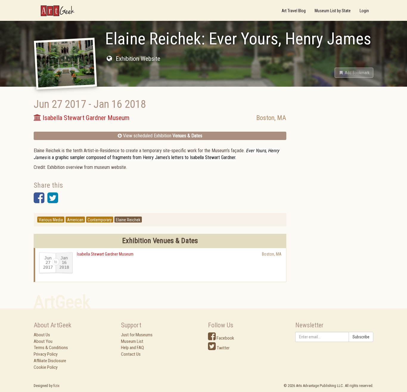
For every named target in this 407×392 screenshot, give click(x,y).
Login (364, 10)
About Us (42, 334)
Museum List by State (333, 10)
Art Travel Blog (294, 10)
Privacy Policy (46, 354)
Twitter (222, 348)
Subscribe (360, 337)
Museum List (132, 341)
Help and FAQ (132, 347)
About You (43, 341)
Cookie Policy (46, 367)
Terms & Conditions (51, 347)
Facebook (225, 338)
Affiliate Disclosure (50, 360)
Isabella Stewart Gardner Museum (105, 254)
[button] (354, 73)
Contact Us (131, 354)
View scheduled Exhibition (162, 136)
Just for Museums (137, 334)
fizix (56, 385)
